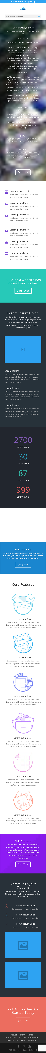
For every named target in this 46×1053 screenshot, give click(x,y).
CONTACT (32, 1040)
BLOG (23, 1040)
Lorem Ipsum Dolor (23, 657)
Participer (23, 172)
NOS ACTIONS (11, 1037)
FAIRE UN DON (12, 1040)
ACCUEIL (14, 1035)
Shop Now (23, 564)
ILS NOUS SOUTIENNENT (28, 1037)
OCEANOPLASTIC (26, 1035)
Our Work (23, 864)
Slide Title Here (23, 549)
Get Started (23, 290)
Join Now (23, 1020)
